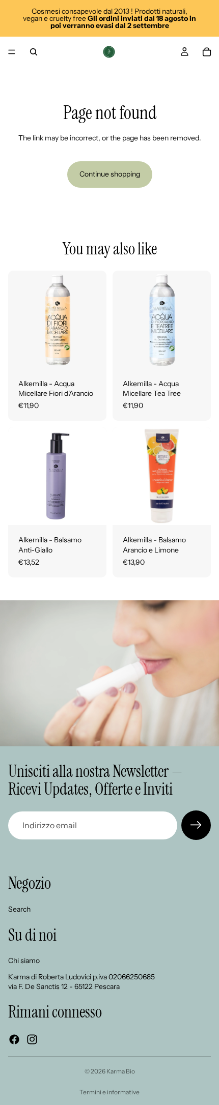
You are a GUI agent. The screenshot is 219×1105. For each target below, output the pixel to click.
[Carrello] (207, 52)
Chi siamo (24, 960)
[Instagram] (32, 1039)
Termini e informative (109, 1092)
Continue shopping (109, 174)
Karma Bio (120, 1071)
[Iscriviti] (196, 825)
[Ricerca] (33, 52)
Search (19, 909)
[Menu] (11, 52)
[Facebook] (14, 1039)
